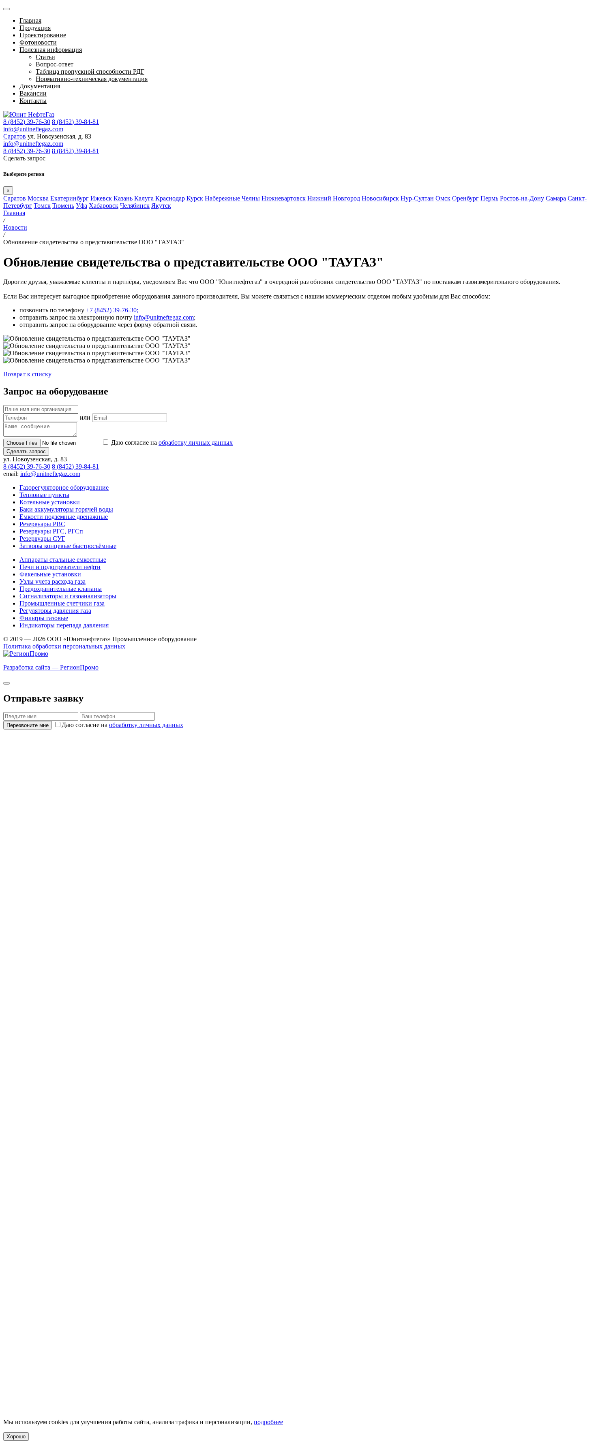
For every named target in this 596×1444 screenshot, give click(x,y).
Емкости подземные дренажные (63, 516)
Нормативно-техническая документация (92, 78)
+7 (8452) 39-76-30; (112, 310)
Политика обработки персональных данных (64, 646)
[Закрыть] (6, 683)
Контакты (33, 100)
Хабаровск (103, 205)
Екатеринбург (69, 198)
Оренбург (465, 198)
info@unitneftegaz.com (33, 129)
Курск (195, 198)
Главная (30, 20)
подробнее (268, 1421)
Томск (42, 205)
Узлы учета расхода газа (52, 581)
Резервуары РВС (42, 523)
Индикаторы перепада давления (64, 625)
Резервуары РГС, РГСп (51, 531)
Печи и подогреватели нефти (60, 566)
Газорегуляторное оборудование (64, 487)
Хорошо (16, 1436)
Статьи (45, 56)
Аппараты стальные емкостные (62, 559)
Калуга (144, 198)
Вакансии (33, 93)
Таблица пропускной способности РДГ (90, 71)
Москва (38, 198)
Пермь (489, 198)
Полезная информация (50, 49)
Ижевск (101, 198)
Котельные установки (49, 502)
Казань (123, 198)
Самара (556, 198)
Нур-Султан (417, 198)
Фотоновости (38, 42)
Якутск (161, 205)
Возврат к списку (27, 374)
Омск (442, 198)
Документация (39, 86)
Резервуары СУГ (42, 538)
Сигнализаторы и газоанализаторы (67, 596)
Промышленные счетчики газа (62, 603)
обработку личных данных (196, 442)
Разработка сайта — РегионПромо (51, 667)
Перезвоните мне (27, 725)
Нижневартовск (284, 198)
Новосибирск (380, 198)
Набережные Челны (232, 198)
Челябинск (135, 205)
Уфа (81, 205)
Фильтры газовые (43, 617)
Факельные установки (50, 574)
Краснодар (170, 198)
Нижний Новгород (333, 198)
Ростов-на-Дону (522, 198)
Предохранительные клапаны (60, 588)
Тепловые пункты (44, 494)
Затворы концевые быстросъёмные (67, 545)
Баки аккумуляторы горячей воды (66, 509)
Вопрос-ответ (54, 64)
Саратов (14, 136)
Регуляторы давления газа (55, 610)
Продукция (35, 27)
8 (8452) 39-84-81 (75, 121)
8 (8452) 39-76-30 (26, 121)
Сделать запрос (26, 451)
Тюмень (63, 205)
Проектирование (42, 35)
